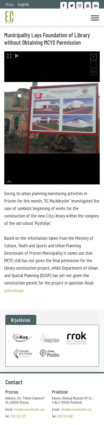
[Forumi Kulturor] (22, 353)
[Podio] (49, 353)
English (23, 4)
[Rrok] (76, 338)
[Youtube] (87, 5)
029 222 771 (18, 416)
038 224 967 (65, 416)
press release (13, 290)
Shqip (9, 4)
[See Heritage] (49, 338)
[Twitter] (71, 5)
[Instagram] (79, 5)
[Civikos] (22, 338)
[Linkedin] (95, 5)
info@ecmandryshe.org (76, 409)
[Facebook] (63, 5)
